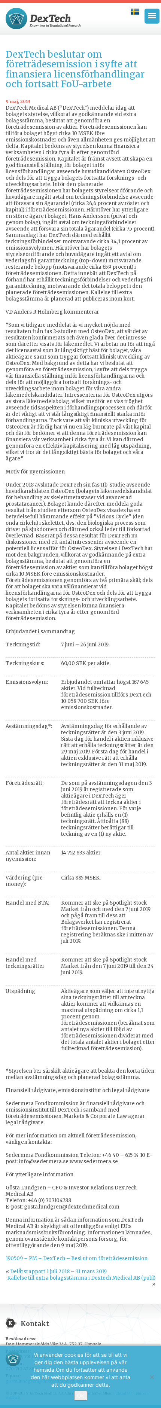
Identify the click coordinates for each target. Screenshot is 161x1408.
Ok (80, 1395)
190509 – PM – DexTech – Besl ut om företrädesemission (77, 1258)
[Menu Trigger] (152, 16)
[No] (151, 1377)
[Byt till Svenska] (135, 12)
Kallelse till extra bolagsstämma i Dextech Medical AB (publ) (81, 1278)
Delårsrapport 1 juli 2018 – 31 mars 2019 (58, 1271)
